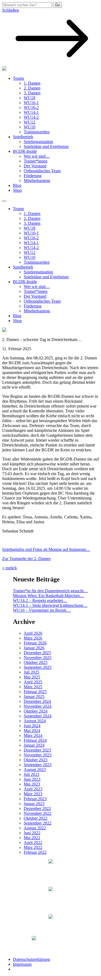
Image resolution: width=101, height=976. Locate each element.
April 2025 (33, 682)
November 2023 (37, 755)
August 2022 (35, 828)
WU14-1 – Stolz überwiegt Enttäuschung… (50, 605)
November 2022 (37, 813)
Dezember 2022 (37, 808)
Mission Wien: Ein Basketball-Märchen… (48, 595)
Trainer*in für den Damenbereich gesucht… (50, 590)
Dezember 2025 (37, 652)
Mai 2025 (32, 677)
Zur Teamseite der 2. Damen (26, 558)
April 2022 (33, 842)
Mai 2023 (32, 784)
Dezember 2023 (37, 750)
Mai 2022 (32, 837)
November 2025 (37, 657)
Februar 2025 (35, 691)
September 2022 (37, 823)
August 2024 (35, 721)
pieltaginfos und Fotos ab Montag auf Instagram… (47, 549)
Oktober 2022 (35, 818)
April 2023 (33, 789)
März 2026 (33, 638)
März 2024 (33, 735)
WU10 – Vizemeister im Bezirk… (42, 610)
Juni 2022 (32, 833)
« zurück (9, 567)
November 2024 (37, 706)
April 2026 (33, 633)
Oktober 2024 (35, 711)
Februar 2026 (35, 643)
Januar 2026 (34, 648)
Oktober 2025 (35, 662)
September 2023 (37, 764)
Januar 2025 (34, 696)
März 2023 (33, 794)
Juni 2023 (32, 779)
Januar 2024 (34, 745)
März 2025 (33, 686)
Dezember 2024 (37, 701)
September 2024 (37, 716)
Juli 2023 (31, 774)
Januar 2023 (34, 803)
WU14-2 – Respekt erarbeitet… (40, 600)
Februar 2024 (35, 740)
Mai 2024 (32, 730)
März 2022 (33, 847)
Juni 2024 (32, 725)
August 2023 (35, 769)
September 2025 (37, 667)
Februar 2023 (35, 798)
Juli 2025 (31, 672)
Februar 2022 (35, 852)
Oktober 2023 (35, 759)
